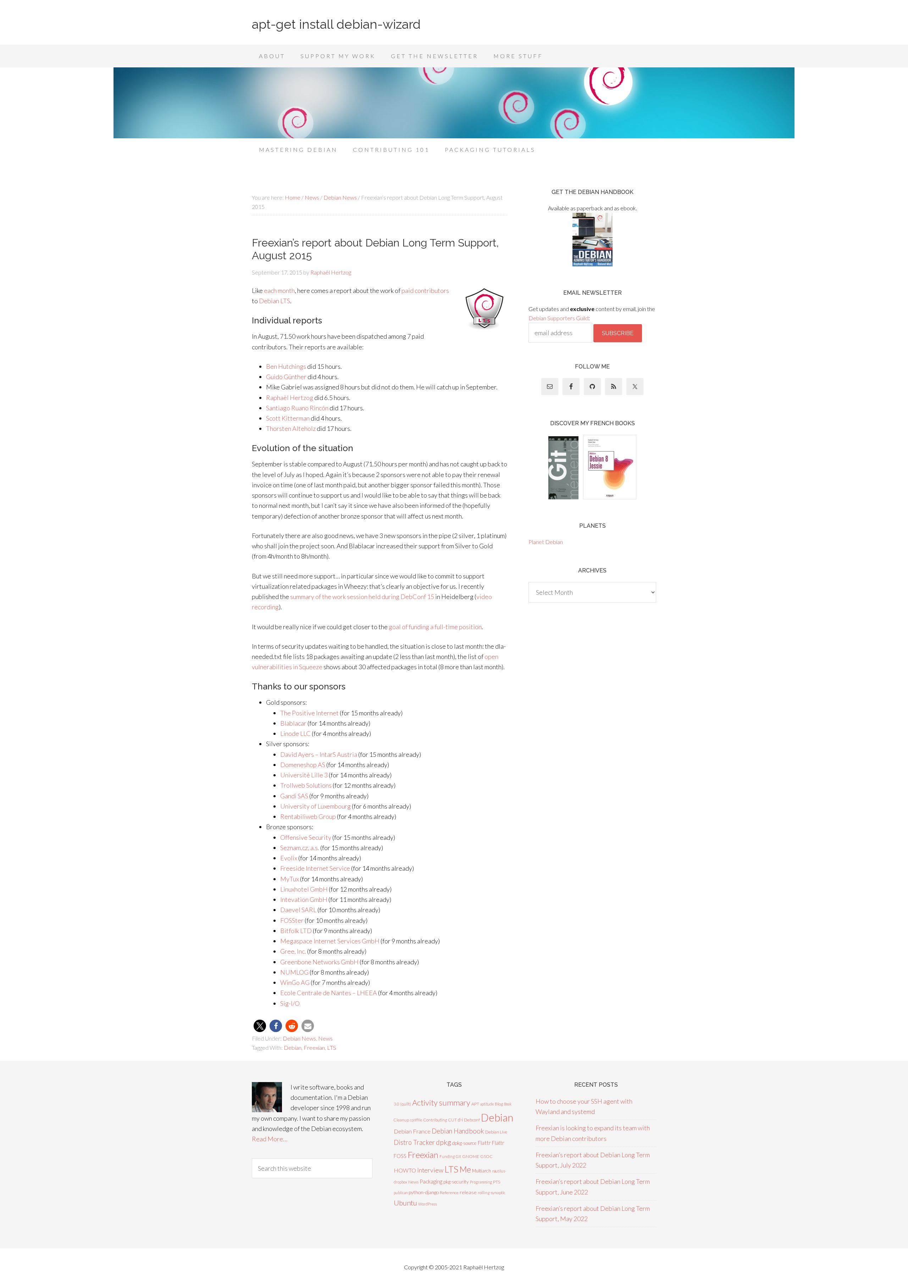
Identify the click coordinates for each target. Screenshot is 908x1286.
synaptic (498, 1192)
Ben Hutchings (286, 366)
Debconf (472, 1120)
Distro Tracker (414, 1142)
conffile (416, 1120)
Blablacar (293, 723)
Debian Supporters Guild (558, 318)
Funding (447, 1156)
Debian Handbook (458, 1131)
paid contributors (425, 290)
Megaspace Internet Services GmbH (330, 941)
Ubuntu (405, 1202)
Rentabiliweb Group (308, 816)
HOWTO (405, 1170)
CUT (452, 1120)
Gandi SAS (294, 796)
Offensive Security (305, 837)
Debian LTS (274, 301)
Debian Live (496, 1132)
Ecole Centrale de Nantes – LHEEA (328, 993)
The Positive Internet (309, 713)
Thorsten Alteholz (291, 428)
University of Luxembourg (315, 806)
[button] (260, 1026)
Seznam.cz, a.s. (299, 848)
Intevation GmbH (303, 899)
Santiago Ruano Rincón (297, 408)
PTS (496, 1182)
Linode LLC (295, 733)
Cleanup (401, 1120)
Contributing (435, 1120)
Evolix (288, 858)
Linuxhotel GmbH (304, 889)
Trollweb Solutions (306, 785)
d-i (460, 1120)
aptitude (487, 1104)
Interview (430, 1170)
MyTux (289, 879)
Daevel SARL (298, 910)
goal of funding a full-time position (435, 627)
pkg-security (456, 1182)
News (325, 1038)
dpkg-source (464, 1143)
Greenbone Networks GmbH (319, 962)
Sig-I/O (290, 1003)
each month (279, 290)
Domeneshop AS (302, 765)
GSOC (486, 1156)
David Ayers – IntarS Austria (318, 754)
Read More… (269, 1139)
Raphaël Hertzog (289, 397)
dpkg (443, 1142)
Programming (481, 1182)
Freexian (314, 1047)
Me (465, 1169)
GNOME (470, 1156)
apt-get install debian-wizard (336, 24)
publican (401, 1192)
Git (458, 1156)
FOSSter (292, 920)
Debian (292, 1047)
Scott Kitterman (288, 418)
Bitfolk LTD (296, 931)
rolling (483, 1192)
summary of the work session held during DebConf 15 (362, 596)
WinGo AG (295, 982)
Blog (499, 1104)
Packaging (431, 1181)
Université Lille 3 (304, 775)
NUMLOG (294, 972)
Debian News (299, 1038)
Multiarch (481, 1171)
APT (475, 1104)
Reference (449, 1192)
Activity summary (441, 1102)
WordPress (427, 1204)
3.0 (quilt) (402, 1104)
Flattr (484, 1143)
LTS (331, 1047)
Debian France (412, 1131)
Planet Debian (545, 541)
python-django (424, 1192)
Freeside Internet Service (315, 868)
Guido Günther (286, 377)
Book (508, 1104)
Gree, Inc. (293, 951)
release (468, 1192)
